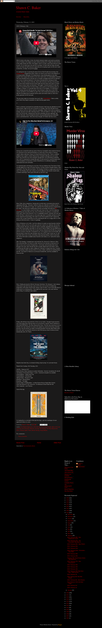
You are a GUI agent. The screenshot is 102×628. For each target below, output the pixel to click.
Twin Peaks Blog (69, 470)
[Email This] (40, 425)
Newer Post (20, 443)
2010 (67, 609)
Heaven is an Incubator (68, 475)
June (69, 527)
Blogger (60, 624)
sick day (37, 428)
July (69, 525)
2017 (67, 595)
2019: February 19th (72, 556)
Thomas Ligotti (23, 430)
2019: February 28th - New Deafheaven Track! (74, 538)
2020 (67, 510)
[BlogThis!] (42, 425)
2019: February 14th (72, 566)
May (69, 529)
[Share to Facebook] (45, 425)
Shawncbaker (81, 466)
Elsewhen (18, 17)
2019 (34, 427)
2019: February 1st (72, 587)
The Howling (43, 428)
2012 (67, 605)
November (70, 516)
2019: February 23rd (72, 548)
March (69, 533)
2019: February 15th (72, 564)
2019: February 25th (72, 546)
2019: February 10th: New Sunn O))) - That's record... (75, 572)
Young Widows (43, 430)
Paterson (32, 428)
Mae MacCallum (69, 491)
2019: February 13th (72, 569)
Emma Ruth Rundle (46, 427)
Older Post (57, 443)
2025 (67, 500)
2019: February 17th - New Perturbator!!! (74, 562)
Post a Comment (22, 436)
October (70, 518)
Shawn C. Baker (28, 7)
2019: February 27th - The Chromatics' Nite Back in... (74, 541)
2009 (67, 611)
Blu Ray (38, 427)
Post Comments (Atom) (29, 446)
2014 (67, 601)
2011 (67, 607)
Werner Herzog (35, 430)
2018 (67, 592)
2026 (67, 498)
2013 (67, 603)
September (70, 520)
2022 (67, 506)
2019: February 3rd (72, 585)
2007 (67, 616)
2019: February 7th (72, 574)
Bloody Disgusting (69, 489)
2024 (67, 502)
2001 (67, 618)
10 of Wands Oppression (26, 427)
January (70, 590)
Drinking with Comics (68, 480)
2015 (67, 599)
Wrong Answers (68, 477)
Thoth (29, 430)
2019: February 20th (72, 553)
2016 (67, 597)
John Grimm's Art (69, 472)
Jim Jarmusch (25, 428)
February (70, 535)
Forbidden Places (69, 482)
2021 (67, 508)
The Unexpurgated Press (68, 486)
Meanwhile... (27, 17)
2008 (67, 614)
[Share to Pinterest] (46, 425)
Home (39, 443)
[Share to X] (43, 425)
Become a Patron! (69, 392)
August (69, 522)
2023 (67, 504)
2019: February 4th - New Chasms (76, 580)
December (70, 514)
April (69, 531)
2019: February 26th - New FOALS (76, 544)
